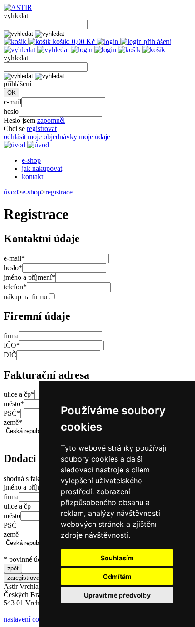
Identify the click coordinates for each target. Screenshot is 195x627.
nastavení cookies (29, 619)
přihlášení (156, 41)
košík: (73, 41)
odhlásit (15, 137)
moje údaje (94, 137)
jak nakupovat (42, 168)
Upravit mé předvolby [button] (117, 595)
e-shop (31, 160)
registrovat (42, 128)
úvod (11, 192)
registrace (59, 192)
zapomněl (51, 120)
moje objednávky (52, 137)
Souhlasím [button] (117, 558)
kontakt (32, 176)
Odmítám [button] (117, 576)
